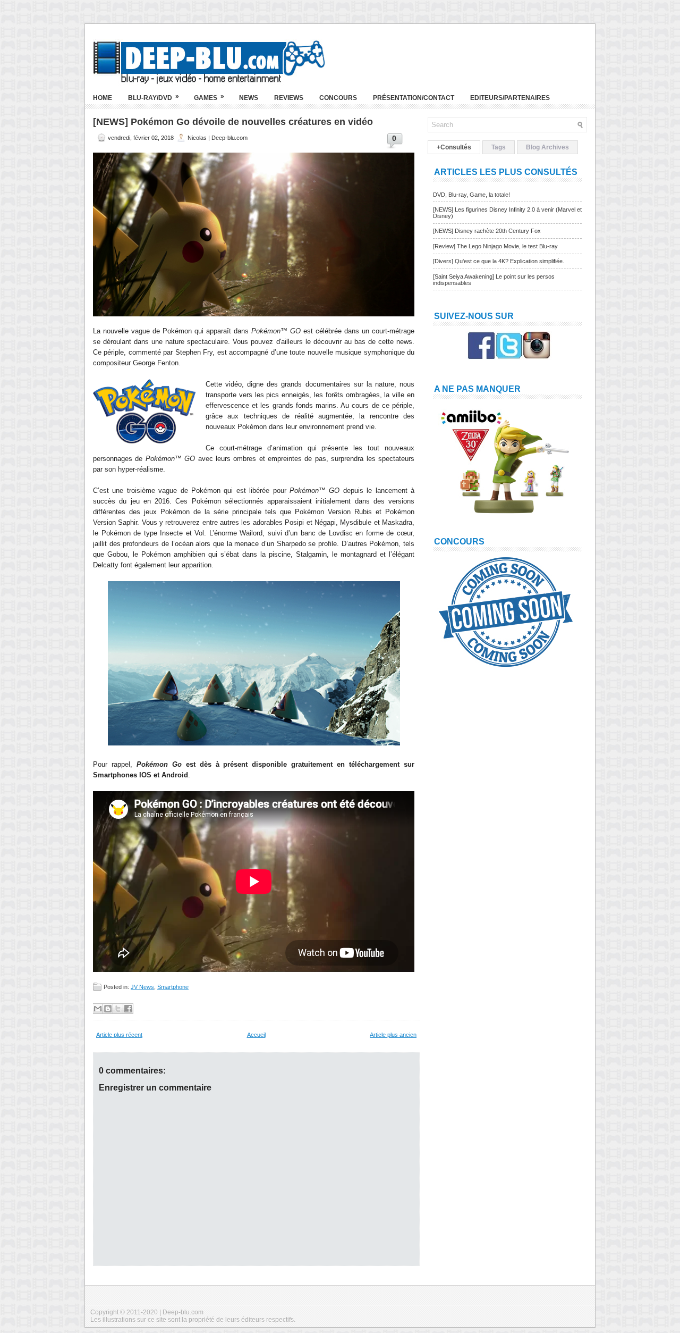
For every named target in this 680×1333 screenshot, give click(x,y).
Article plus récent (119, 1035)
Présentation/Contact (413, 98)
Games (209, 97)
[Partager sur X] (118, 1008)
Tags (498, 147)
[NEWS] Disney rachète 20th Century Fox (487, 231)
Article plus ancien (393, 1035)
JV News (142, 987)
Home (102, 98)
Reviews (288, 98)
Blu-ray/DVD (153, 97)
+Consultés (454, 147)
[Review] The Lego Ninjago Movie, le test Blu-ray (495, 246)
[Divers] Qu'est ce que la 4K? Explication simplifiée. (498, 261)
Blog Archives (547, 147)
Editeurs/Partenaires (510, 98)
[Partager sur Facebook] (128, 1008)
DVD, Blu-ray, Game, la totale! (471, 194)
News (248, 98)
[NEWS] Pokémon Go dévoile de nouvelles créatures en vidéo (233, 122)
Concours (338, 98)
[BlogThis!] (108, 1008)
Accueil (256, 1035)
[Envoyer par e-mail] (97, 1008)
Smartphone (173, 987)
